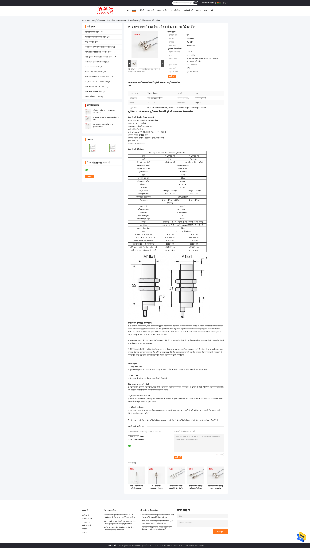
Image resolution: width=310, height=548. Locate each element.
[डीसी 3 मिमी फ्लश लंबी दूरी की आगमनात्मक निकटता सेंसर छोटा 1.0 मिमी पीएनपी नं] (136, 475)
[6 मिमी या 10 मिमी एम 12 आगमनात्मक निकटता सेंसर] (88, 111)
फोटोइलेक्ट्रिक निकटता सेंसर (95, 37)
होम (83, 20)
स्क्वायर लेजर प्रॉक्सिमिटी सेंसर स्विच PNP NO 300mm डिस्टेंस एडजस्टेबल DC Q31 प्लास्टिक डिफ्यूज (120, 516)
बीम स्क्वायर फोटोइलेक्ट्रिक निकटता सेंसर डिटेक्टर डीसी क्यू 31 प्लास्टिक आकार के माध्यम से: (157, 528)
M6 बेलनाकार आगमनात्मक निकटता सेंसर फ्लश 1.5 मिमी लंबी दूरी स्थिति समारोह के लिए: (156, 487)
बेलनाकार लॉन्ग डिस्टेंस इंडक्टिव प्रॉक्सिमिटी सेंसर (175, 420)
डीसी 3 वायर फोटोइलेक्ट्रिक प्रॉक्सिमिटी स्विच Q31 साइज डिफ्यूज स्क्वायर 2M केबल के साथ (157, 522)
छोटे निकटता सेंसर (91, 42)
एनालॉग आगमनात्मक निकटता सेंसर (97, 77)
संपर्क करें (171, 76)
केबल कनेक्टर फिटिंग (92, 96)
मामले (205, 10)
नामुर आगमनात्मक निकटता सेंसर (96, 82)
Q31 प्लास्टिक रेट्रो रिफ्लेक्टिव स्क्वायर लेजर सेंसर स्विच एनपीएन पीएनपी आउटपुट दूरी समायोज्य (120, 522)
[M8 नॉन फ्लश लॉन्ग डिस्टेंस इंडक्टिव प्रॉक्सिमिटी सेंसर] (88, 126)
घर (128, 10)
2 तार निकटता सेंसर (92, 67)
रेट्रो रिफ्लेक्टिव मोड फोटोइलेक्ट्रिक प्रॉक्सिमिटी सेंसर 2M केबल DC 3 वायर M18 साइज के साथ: (158, 516)
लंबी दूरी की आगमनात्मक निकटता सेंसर (103, 20)
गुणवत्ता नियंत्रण (175, 10)
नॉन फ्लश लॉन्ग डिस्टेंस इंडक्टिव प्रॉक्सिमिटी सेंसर (145, 420)
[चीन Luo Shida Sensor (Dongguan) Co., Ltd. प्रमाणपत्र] (92, 148)
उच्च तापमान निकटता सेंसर (94, 86)
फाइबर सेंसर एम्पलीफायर (94, 72)
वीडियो (142, 10)
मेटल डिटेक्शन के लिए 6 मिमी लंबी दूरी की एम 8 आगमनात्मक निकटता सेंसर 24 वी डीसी (196, 487)
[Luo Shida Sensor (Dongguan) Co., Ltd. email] (88, 170)
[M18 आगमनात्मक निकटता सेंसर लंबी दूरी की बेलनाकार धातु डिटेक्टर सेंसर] (145, 45)
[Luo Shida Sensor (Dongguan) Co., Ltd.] (106, 10)
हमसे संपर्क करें (188, 10)
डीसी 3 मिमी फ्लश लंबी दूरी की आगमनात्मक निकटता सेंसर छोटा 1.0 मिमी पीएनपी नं (137, 487)
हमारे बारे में (150, 10)
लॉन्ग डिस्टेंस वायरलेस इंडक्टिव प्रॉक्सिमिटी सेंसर (205, 420)
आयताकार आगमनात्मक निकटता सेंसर (98, 52)
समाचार (198, 10)
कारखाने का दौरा (162, 10)
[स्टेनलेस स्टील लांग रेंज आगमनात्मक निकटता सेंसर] (88, 119)
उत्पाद (88, 20)
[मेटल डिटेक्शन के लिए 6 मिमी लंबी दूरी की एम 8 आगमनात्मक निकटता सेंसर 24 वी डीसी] (195, 475)
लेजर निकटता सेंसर (92, 32)
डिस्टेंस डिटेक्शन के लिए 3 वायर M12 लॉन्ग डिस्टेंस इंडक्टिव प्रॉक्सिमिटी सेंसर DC (215, 487)
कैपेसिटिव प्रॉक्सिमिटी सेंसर (95, 62)
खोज (196, 3)
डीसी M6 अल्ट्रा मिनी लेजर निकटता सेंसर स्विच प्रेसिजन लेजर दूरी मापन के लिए (119, 528)
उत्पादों (134, 10)
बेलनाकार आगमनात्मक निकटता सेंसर (98, 47)
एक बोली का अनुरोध (208, 3)
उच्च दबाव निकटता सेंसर (93, 91)
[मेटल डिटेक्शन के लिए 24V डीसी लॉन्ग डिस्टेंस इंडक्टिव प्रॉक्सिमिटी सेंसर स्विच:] (176, 475)
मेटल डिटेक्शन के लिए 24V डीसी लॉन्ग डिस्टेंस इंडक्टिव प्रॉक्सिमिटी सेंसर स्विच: (176, 487)
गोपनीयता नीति (112, 545)
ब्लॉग (212, 10)
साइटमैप (84, 532)
